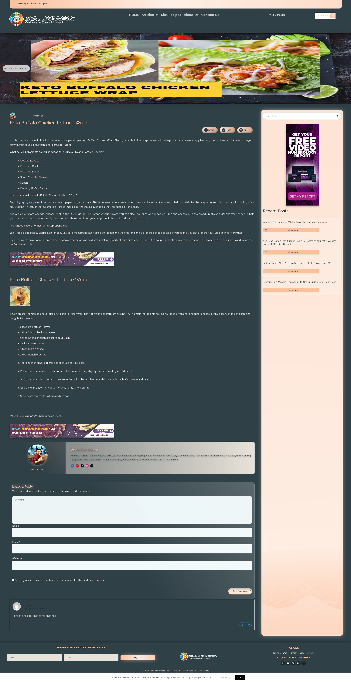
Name (16, 525)
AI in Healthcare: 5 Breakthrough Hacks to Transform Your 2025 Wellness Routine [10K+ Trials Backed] (302, 247)
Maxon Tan (37, 470)
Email (16, 542)
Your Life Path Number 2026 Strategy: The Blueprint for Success (302, 226)
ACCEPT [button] (240, 678)
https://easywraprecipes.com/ (44, 415)
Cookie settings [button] (224, 677)
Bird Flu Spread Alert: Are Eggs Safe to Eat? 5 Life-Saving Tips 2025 (302, 267)
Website (17, 558)
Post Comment (240, 591)
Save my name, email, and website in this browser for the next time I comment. (61, 580)
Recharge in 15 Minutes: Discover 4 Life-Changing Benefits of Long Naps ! (302, 286)
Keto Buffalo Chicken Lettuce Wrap (48, 123)
